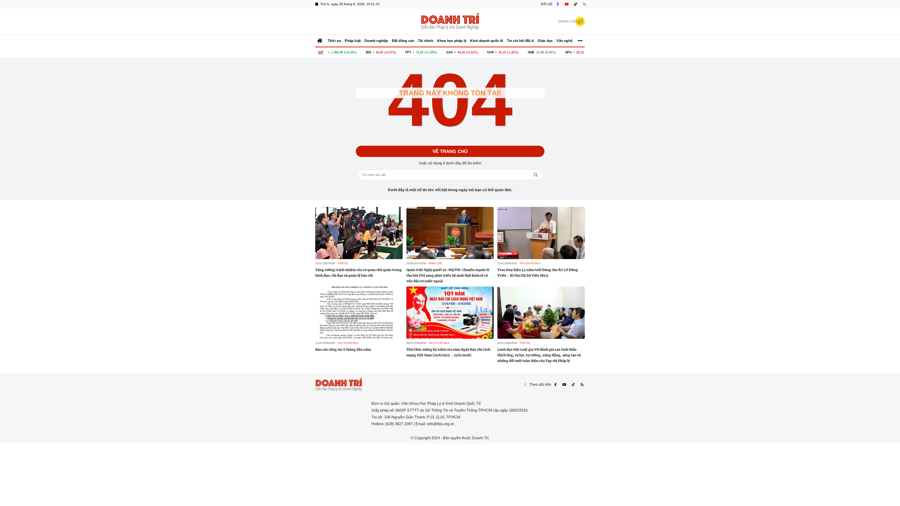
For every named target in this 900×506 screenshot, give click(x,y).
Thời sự (342, 263)
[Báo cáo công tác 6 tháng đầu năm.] (359, 312)
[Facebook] (557, 4)
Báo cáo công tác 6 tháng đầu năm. (343, 349)
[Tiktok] (575, 4)
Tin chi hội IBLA (529, 263)
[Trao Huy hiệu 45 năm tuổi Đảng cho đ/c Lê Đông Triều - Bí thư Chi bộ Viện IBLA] (541, 233)
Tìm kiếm (536, 175)
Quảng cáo (567, 21)
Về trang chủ (450, 151)
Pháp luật (435, 263)
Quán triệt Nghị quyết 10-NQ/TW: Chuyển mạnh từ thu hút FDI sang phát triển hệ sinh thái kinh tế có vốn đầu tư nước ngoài (447, 275)
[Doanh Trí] (450, 21)
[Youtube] (566, 4)
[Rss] (584, 4)
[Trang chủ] (320, 41)
